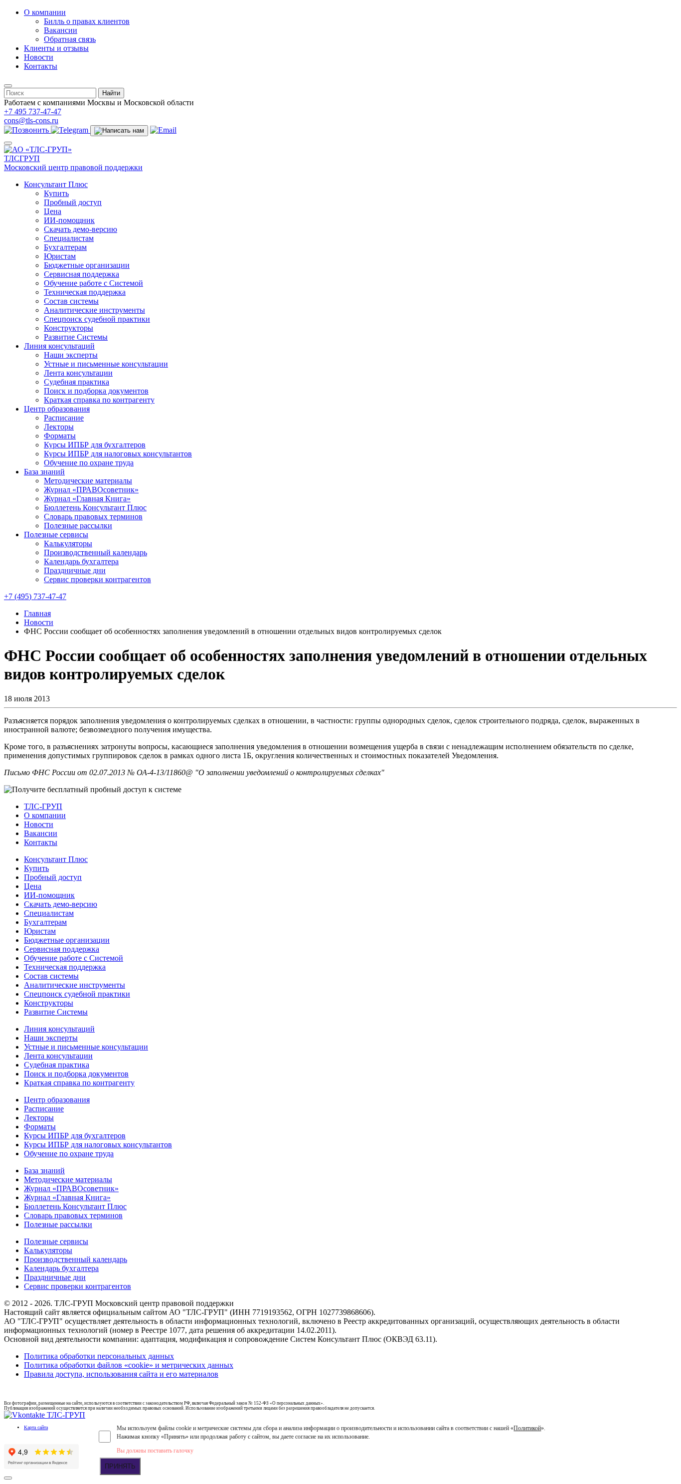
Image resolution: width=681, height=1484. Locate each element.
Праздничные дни (75, 570)
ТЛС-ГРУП (43, 806)
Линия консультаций (59, 346)
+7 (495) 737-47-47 (35, 596)
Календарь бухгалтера (81, 561)
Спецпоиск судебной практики (97, 319)
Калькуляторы (68, 543)
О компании (45, 12)
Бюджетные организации (87, 265)
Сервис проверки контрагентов (97, 579)
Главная (37, 613)
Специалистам (69, 238)
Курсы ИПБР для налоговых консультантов (118, 453)
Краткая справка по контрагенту (99, 400)
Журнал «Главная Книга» (87, 498)
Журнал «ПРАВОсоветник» (91, 489)
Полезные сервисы (56, 534)
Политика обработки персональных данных (99, 1356)
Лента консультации (78, 373)
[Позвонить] (27, 130)
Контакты (40, 66)
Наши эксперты (71, 355)
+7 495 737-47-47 (32, 111)
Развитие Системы (76, 337)
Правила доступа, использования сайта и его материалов (121, 1374)
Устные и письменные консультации (106, 364)
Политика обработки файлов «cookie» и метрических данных (128, 1365)
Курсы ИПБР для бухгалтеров (95, 444)
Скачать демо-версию (80, 229)
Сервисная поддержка (81, 274)
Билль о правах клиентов (87, 21)
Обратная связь (70, 39)
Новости (38, 57)
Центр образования (57, 409)
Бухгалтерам (65, 247)
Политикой (527, 1428)
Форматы (60, 435)
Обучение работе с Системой (93, 283)
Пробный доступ (73, 202)
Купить (56, 193)
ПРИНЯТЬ (120, 1466)
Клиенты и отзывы (56, 48)
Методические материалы (88, 480)
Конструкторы (68, 328)
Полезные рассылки (78, 525)
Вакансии (60, 30)
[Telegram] (70, 130)
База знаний (44, 471)
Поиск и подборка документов (96, 391)
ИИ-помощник (69, 220)
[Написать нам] (119, 130)
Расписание (64, 418)
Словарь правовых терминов (93, 516)
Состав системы (71, 301)
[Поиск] (8, 85)
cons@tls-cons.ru (31, 120)
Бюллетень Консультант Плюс (95, 507)
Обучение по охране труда (89, 462)
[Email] (163, 130)
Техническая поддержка (85, 292)
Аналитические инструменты (94, 310)
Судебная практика (76, 382)
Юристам (60, 256)
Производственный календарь (95, 552)
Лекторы (59, 427)
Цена (52, 211)
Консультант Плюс (56, 184)
